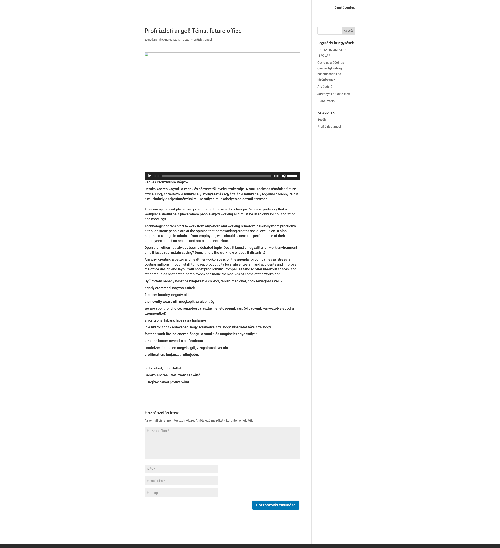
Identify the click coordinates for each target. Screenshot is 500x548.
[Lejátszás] (150, 176)
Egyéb (321, 119)
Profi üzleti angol (201, 39)
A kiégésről (325, 87)
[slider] (292, 175)
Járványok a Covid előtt (333, 94)
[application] (222, 176)
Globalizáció (326, 101)
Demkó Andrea (344, 8)
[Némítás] (284, 176)
